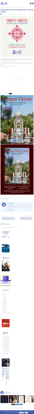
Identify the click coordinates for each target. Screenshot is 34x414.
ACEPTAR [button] (26, 412)
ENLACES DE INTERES (6, 312)
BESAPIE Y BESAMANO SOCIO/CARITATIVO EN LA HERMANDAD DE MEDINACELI (7, 374)
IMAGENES (4, 297)
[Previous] (5, 386)
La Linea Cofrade (10, 203)
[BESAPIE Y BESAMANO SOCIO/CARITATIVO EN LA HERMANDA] (13, 399)
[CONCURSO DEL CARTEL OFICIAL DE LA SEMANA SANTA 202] (4, 399)
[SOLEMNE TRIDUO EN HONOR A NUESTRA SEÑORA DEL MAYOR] (21, 399)
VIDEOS (4, 295)
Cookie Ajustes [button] (21, 412)
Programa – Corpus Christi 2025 (4, 93)
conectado (8, 227)
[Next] (6, 386)
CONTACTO (5, 293)
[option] (4, 370)
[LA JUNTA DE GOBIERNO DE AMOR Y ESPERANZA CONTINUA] (30, 399)
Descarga (10, 93)
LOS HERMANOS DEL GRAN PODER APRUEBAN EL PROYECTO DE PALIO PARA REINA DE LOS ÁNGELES (26, 218)
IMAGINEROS (5, 310)
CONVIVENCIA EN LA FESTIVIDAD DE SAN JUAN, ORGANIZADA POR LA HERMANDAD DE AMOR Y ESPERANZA (8, 218)
